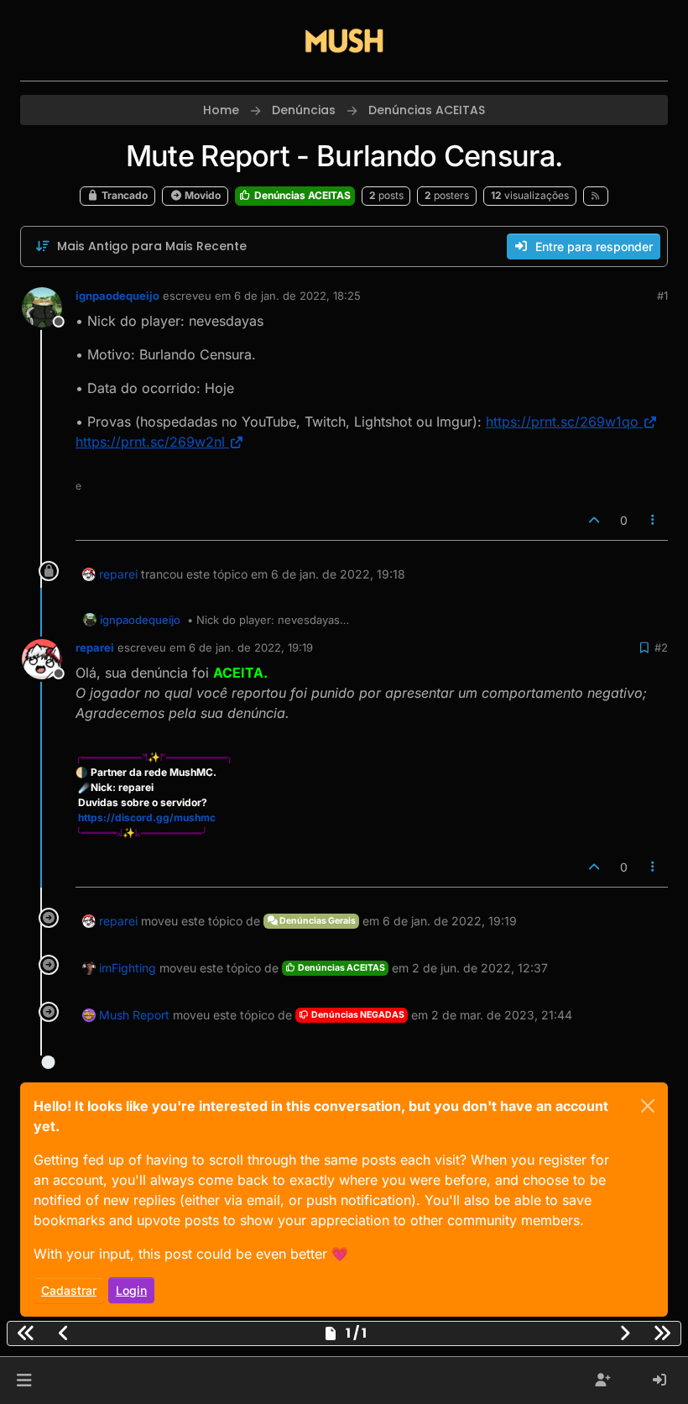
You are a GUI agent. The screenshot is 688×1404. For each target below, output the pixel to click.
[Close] (648, 1105)
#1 (662, 295)
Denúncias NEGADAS (357, 1014)
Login (131, 1290)
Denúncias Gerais (317, 920)
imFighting (127, 968)
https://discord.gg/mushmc (147, 817)
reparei (118, 574)
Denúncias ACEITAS (301, 195)
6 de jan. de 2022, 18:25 (297, 295)
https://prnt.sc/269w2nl (150, 441)
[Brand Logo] (344, 40)
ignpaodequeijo (117, 295)
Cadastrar (68, 1290)
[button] (24, 1380)
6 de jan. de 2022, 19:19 (251, 647)
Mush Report (134, 1015)
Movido (201, 195)
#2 (661, 647)
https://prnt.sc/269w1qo (562, 421)
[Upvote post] (594, 520)
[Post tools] (653, 520)
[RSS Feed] (596, 195)
